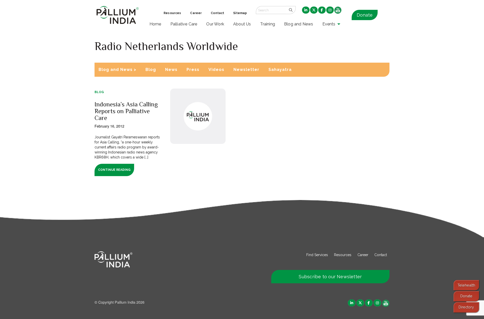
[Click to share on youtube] (385, 302)
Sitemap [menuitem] (240, 13)
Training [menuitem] (267, 24)
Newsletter (246, 69)
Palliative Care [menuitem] (183, 24)
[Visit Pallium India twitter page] (360, 302)
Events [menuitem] (329, 24)
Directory (466, 307)
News (171, 69)
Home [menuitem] (155, 24)
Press (193, 69)
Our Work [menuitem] (215, 24)
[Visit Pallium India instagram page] (377, 302)
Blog (150, 69)
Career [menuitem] (196, 13)
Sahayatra (280, 69)
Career (362, 255)
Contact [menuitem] (217, 13)
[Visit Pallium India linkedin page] (351, 302)
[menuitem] (306, 10)
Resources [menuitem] (172, 13)
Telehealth (466, 285)
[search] (290, 10)
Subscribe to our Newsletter (330, 276)
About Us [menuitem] (242, 24)
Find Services (317, 255)
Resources (342, 255)
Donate (365, 15)
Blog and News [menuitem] (298, 24)
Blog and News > (117, 69)
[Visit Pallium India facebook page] (369, 302)
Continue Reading (114, 170)
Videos (216, 69)
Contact (380, 255)
